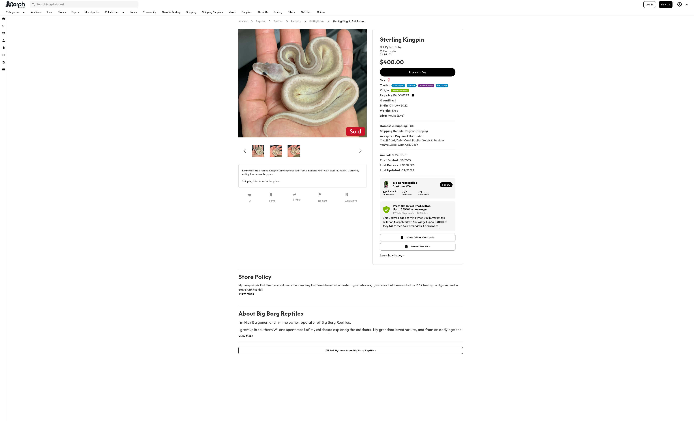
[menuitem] (3, 18)
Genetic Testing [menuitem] (171, 12)
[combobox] (84, 4)
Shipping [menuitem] (191, 12)
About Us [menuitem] (263, 12)
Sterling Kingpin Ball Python (349, 21)
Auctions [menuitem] (36, 12)
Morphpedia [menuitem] (92, 12)
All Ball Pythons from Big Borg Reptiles (350, 350)
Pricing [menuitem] (278, 12)
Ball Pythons (316, 21)
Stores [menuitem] (62, 12)
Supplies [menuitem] (247, 12)
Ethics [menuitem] (291, 12)
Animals (243, 21)
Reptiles (260, 21)
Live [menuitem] (49, 12)
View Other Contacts (420, 237)
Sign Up (665, 4)
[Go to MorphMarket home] (15, 4)
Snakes (278, 21)
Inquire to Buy (417, 72)
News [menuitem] (133, 12)
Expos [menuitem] (75, 12)
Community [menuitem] (149, 12)
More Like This (420, 246)
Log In (650, 4)
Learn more (430, 226)
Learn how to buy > (392, 255)
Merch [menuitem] (232, 12)
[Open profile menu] (682, 4)
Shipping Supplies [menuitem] (212, 12)
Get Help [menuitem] (306, 12)
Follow (446, 184)
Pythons (296, 21)
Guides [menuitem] (321, 12)
